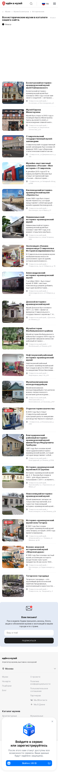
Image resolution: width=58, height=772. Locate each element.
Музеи (7, 12)
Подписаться (29, 640)
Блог (4, 690)
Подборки (6, 686)
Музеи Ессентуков (21, 12)
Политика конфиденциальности (40, 682)
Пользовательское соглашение (39, 689)
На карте (6, 681)
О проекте (35, 677)
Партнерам (35, 695)
